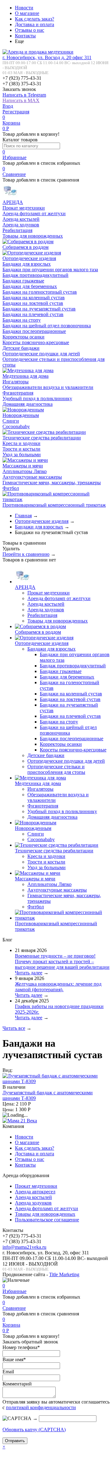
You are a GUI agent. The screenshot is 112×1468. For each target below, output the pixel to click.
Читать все (13, 1028)
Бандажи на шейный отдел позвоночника (46, 325)
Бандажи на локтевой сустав (32, 303)
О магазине (27, 13)
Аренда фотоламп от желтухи (34, 213)
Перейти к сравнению (25, 554)
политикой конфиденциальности (41, 1407)
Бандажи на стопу (21, 320)
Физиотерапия (17, 392)
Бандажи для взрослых (26, 264)
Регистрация (15, 111)
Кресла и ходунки (21, 443)
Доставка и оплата (34, 24)
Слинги (10, 421)
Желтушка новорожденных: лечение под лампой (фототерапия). (58, 986)
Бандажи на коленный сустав (33, 297)
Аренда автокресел (35, 1191)
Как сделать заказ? (34, 18)
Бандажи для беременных (29, 286)
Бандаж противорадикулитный (35, 275)
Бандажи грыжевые (23, 280)
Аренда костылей (21, 219)
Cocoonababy (16, 426)
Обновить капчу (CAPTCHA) (34, 1429)
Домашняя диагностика (27, 404)
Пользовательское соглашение (47, 1219)
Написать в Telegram (24, 94)
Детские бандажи (21, 348)
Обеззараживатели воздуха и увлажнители (47, 387)
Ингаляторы (15, 381)
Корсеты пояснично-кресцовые (35, 342)
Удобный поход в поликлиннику (37, 398)
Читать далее (28, 972)
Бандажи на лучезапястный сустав (39, 308)
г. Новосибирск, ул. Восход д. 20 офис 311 (46, 57)
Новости (24, 7)
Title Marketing (64, 1274)
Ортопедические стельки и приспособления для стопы (56, 769)
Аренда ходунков (20, 224)
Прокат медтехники (23, 208)
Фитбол (10, 488)
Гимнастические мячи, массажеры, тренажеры (51, 482)
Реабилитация (17, 230)
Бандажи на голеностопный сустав (39, 292)
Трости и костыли (21, 449)
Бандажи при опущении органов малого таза (50, 269)
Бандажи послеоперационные (34, 331)
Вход (7, 106)
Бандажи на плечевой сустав (32, 314)
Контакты (25, 35)
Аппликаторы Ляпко (24, 471)
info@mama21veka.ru (24, 1247)
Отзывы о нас (29, 30)
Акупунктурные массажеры (32, 477)
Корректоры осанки (23, 336)
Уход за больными (21, 454)
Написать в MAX (21, 100)
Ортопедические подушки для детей (41, 353)
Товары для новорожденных (32, 236)
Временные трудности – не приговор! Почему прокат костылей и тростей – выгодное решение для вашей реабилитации (62, 961)
